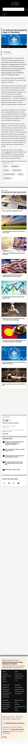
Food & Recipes (6, 702)
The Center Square (9, 174)
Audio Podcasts (6, 706)
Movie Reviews (6, 704)
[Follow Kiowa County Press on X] (4, 483)
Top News (4, 674)
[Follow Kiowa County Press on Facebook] (9, 483)
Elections (4, 681)
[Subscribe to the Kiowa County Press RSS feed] (13, 483)
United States (17, 170)
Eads (16, 680)
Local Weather (18, 693)
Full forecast (5, 433)
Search (16, 702)
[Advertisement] (14, 546)
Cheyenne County (19, 676)
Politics (4, 679)
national (6, 170)
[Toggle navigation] (4, 14)
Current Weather (19, 687)
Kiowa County (18, 674)
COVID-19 (20, 174)
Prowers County (19, 678)
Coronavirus (7, 178)
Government (15, 166)
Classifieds (5, 708)
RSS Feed (17, 704)
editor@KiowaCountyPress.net (15, 723)
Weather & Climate (19, 689)
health (6, 166)
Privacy (16, 710)
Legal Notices (5, 697)
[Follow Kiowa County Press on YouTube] (18, 483)
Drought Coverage (19, 691)
